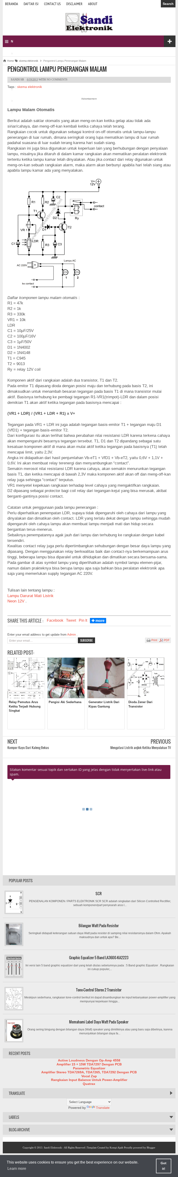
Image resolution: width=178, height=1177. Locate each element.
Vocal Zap (89, 1076)
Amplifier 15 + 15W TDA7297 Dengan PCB (89, 1064)
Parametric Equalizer (89, 1068)
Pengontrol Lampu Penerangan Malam (57, 69)
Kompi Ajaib (116, 1147)
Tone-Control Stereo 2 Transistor (98, 990)
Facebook (55, 620)
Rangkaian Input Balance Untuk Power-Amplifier (89, 1080)
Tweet (71, 620)
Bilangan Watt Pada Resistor (99, 925)
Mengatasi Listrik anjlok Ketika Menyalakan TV (140, 747)
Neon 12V (16, 601)
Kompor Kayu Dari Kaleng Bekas (28, 747)
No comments (57, 79)
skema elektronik (29, 87)
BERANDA (11, 3)
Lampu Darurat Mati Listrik (30, 596)
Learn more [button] (16, 1169)
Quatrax (89, 1084)
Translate (103, 1107)
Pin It (83, 620)
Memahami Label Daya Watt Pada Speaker (98, 1022)
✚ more (98, 621)
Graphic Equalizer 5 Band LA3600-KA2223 (98, 957)
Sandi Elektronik (53, 1147)
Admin (72, 634)
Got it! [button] (163, 1166)
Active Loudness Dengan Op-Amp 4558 (89, 1060)
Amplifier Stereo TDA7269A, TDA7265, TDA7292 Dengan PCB (89, 1072)
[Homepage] (89, 32)
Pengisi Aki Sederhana (65, 702)
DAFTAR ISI (31, 3)
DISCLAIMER (74, 3)
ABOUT (92, 3)
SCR (98, 893)
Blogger (151, 1147)
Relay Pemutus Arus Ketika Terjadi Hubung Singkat (25, 706)
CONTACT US (52, 3)
